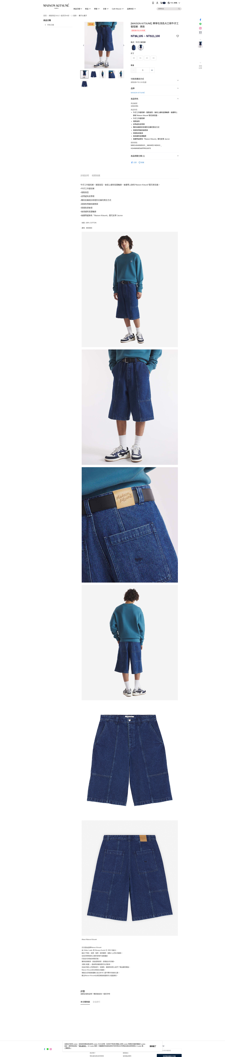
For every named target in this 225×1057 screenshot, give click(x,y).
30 (134, 58)
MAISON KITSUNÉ (138, 93)
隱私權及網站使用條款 (97, 1056)
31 (140, 58)
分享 (135, 162)
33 (153, 58)
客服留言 (125, 1053)
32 (147, 58)
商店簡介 (92, 1053)
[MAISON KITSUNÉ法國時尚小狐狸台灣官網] (56, 6)
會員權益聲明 (127, 1056)
